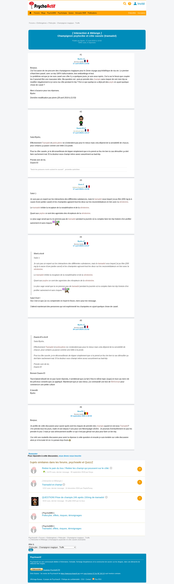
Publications (92, 13)
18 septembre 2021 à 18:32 (81, 416)
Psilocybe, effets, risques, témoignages (62, 515)
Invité (141, 3)
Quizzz (71, 13)
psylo (111, 82)
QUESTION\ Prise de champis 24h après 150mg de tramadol (73, 497)
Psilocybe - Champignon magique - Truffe (64, 23)
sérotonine (123, 202)
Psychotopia (62, 13)
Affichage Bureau (36, 579)
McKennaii (115, 382)
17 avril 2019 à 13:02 (81, 63)
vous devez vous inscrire (70, 456)
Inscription (141, 13)
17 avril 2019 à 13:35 (81, 189)
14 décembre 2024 (72, 488)
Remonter (33, 454)
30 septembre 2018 (78, 472)
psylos (42, 213)
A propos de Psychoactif (51, 579)
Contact (88, 579)
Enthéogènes (42, 23)
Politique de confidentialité (71, 579)
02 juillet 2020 (70, 501)
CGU (82, 579)
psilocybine (57, 143)
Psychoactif (33, 538)
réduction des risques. (37, 563)
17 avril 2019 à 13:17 (81, 133)
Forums (37, 13)
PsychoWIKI (51, 13)
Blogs (43, 13)
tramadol (98, 199)
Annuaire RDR (80, 13)
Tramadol (46, 143)
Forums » (33, 23)
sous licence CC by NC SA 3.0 (94, 573)
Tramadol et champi (52, 484)
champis (97, 79)
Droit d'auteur (34, 573)
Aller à (31, 544)
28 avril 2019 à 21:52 (81, 329)
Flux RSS (97, 579)
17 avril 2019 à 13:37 (81, 246)
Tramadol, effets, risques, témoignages (61, 528)
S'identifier (132, 13)
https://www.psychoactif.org (70, 573)
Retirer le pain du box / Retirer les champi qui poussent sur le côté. (75, 468)
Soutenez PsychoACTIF (51, 570)
